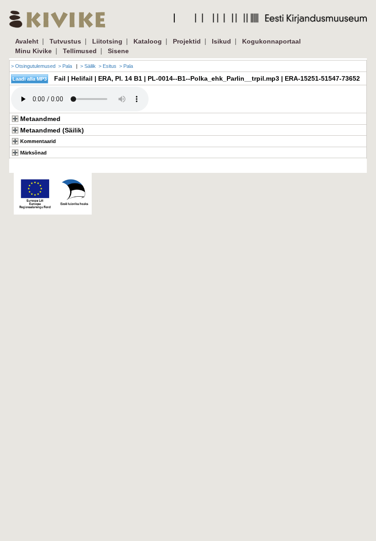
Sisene (118, 51)
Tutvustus (65, 41)
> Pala (65, 66)
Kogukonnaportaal (271, 41)
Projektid (187, 41)
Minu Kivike (33, 51)
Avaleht (27, 41)
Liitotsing (107, 41)
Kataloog (147, 41)
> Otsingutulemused (33, 66)
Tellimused (80, 51)
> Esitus (107, 66)
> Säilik (88, 66)
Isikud (221, 41)
